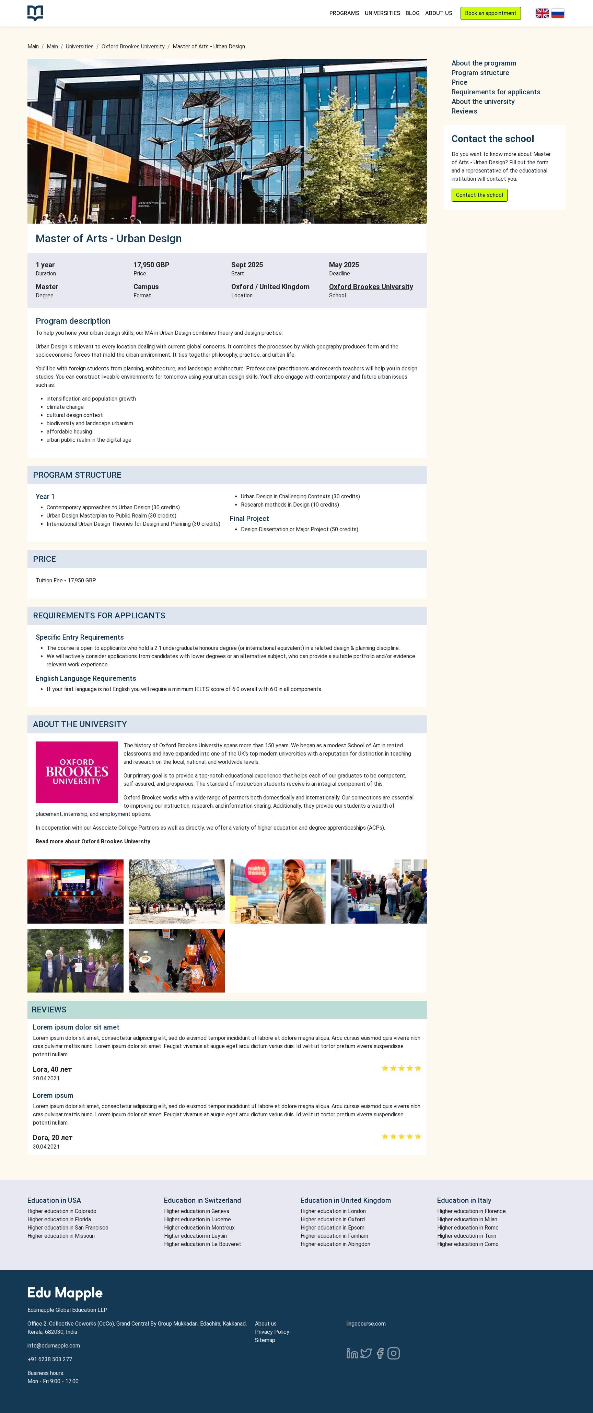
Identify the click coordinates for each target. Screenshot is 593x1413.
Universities (382, 13)
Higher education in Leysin (195, 1236)
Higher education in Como (468, 1244)
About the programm (484, 63)
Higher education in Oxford (333, 1219)
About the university (483, 101)
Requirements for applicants (496, 92)
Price (459, 82)
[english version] (542, 13)
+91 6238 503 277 (49, 1359)
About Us (438, 13)
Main (33, 46)
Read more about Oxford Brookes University (93, 841)
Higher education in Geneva (196, 1211)
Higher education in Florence (471, 1211)
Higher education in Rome (468, 1227)
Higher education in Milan (467, 1219)
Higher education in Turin (466, 1236)
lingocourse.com (366, 1323)
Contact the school (479, 195)
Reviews (464, 111)
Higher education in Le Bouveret (202, 1244)
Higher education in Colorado (61, 1211)
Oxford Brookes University (133, 46)
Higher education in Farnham (334, 1236)
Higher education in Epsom (332, 1227)
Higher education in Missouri (61, 1236)
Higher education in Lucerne (197, 1219)
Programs (344, 13)
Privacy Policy (272, 1332)
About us (266, 1323)
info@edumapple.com (53, 1345)
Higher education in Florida (59, 1219)
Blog (413, 13)
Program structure (480, 73)
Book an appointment (490, 13)
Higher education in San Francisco (67, 1227)
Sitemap (265, 1340)
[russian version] (557, 13)
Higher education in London (333, 1211)
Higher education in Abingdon (335, 1244)
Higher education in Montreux (199, 1227)
